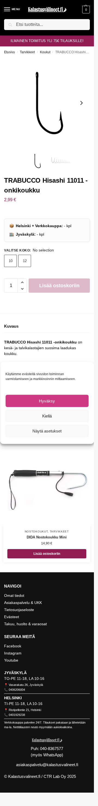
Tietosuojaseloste (19, 610)
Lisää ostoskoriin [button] (46, 554)
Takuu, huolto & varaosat (25, 624)
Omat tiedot (14, 595)
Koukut (45, 52)
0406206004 (17, 689)
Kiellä (47, 416)
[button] (85, 9)
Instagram (13, 653)
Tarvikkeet (27, 52)
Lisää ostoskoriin (59, 285)
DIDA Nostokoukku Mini (47, 537)
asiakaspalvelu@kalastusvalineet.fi (47, 764)
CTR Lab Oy (55, 776)
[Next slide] (81, 103)
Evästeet (11, 617)
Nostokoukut (36, 531)
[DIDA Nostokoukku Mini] (46, 482)
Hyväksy (47, 401)
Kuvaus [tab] (11, 326)
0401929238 (17, 714)
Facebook (12, 646)
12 (25, 261)
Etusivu (9, 52)
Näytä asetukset (47, 431)
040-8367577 (51, 748)
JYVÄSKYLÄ (15, 673)
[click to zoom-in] (49, 103)
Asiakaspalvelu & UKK (23, 602)
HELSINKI (13, 698)
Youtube (11, 660)
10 (11, 261)
